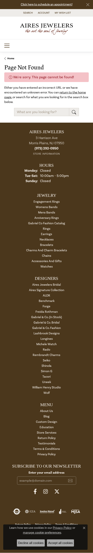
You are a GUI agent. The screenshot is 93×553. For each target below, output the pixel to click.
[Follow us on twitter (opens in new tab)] (57, 491)
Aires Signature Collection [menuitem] (46, 290)
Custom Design (46, 422)
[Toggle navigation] (7, 45)
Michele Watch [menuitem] (46, 344)
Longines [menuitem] (46, 339)
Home (10, 58)
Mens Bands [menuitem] (46, 212)
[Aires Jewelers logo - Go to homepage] (46, 28)
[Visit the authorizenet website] (17, 511)
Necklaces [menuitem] (47, 239)
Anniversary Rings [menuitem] (46, 218)
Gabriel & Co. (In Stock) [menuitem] (46, 317)
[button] (27, 13)
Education (47, 427)
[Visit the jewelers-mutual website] (47, 511)
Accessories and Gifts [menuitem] (47, 261)
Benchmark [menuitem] (47, 301)
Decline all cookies (30, 543)
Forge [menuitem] (46, 306)
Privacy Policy (46, 454)
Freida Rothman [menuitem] (46, 312)
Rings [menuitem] (46, 229)
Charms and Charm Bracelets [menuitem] (46, 250)
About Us (46, 411)
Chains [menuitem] (46, 256)
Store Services (46, 433)
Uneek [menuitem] (46, 382)
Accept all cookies (60, 543)
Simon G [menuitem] (46, 371)
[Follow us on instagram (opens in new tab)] (45, 491)
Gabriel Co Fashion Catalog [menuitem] (46, 223)
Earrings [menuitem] (46, 234)
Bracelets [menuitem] (46, 245)
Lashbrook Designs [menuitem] (47, 333)
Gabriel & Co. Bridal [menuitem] (46, 323)
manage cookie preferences (42, 532)
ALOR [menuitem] (46, 295)
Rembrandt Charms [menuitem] (46, 355)
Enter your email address (46, 473)
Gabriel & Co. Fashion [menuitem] (46, 328)
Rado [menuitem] (46, 350)
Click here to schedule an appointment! (46, 4)
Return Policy (47, 438)
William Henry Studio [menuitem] (46, 387)
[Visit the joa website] (63, 511)
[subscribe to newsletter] (70, 480)
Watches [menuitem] (46, 266)
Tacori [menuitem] (46, 377)
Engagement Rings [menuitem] (47, 202)
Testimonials (46, 443)
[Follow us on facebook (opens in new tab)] (35, 491)
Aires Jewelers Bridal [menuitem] (46, 285)
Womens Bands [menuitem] (47, 207)
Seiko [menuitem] (46, 360)
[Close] (87, 4)
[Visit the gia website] (30, 511)
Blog (46, 416)
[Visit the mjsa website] (75, 511)
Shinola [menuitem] (46, 366)
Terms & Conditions (46, 449)
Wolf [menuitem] (46, 393)
